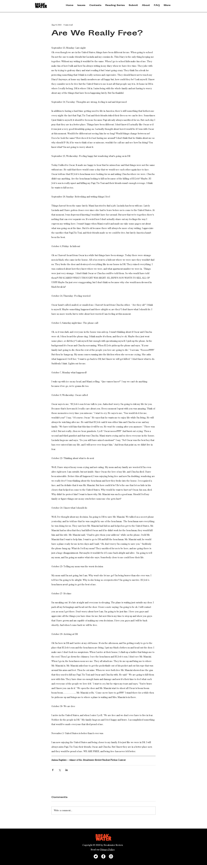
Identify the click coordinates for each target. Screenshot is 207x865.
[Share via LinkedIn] (66, 770)
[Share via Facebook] (52, 770)
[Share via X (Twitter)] (59, 770)
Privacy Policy (107, 850)
